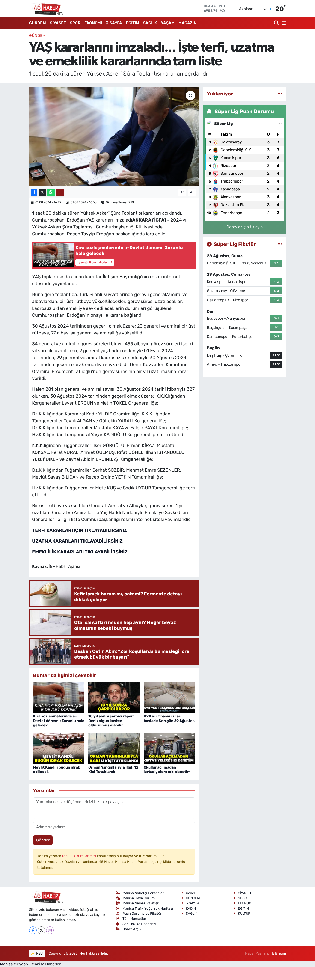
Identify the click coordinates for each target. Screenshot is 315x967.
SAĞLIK (150, 23)
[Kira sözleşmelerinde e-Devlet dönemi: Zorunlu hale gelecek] (58, 697)
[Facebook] (33, 930)
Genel (190, 893)
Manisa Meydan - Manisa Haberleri (31, 964)
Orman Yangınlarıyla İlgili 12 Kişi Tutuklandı (113, 769)
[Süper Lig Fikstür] (280, 244)
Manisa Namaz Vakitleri (141, 903)
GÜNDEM (37, 23)
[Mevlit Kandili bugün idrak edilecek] (58, 748)
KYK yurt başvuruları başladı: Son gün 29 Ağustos (169, 718)
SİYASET (58, 23)
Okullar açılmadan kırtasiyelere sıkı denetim (167, 769)
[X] (41, 930)
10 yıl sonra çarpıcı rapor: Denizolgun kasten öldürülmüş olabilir (111, 720)
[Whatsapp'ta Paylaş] (51, 192)
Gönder (43, 840)
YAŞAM (168, 23)
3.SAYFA (114, 23)
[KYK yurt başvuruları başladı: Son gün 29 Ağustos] (169, 697)
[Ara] (277, 23)
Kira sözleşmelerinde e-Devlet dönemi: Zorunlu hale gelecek (58, 720)
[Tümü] (280, 93)
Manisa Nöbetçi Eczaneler (143, 893)
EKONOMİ (93, 23)
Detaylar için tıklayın (244, 227)
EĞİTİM (132, 23)
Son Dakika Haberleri (139, 924)
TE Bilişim (278, 953)
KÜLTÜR (244, 913)
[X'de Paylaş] (42, 192)
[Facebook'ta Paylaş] (34, 192)
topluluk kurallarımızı (79, 856)
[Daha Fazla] (60, 192)
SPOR (75, 23)
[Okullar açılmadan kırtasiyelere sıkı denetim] (169, 748)
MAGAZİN (187, 23)
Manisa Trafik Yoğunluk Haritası (147, 908)
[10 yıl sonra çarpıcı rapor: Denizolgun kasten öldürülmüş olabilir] (114, 697)
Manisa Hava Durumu (139, 898)
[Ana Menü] (283, 23)
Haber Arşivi (132, 929)
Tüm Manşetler (134, 919)
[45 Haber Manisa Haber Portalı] (46, 8)
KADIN (191, 908)
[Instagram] (50, 930)
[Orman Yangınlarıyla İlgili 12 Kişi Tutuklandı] (114, 748)
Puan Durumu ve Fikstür (142, 913)
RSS (39, 953)
